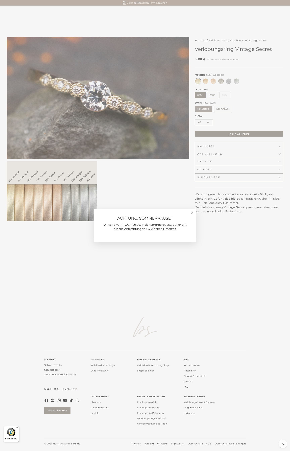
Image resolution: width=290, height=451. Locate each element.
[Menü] (17, 428)
